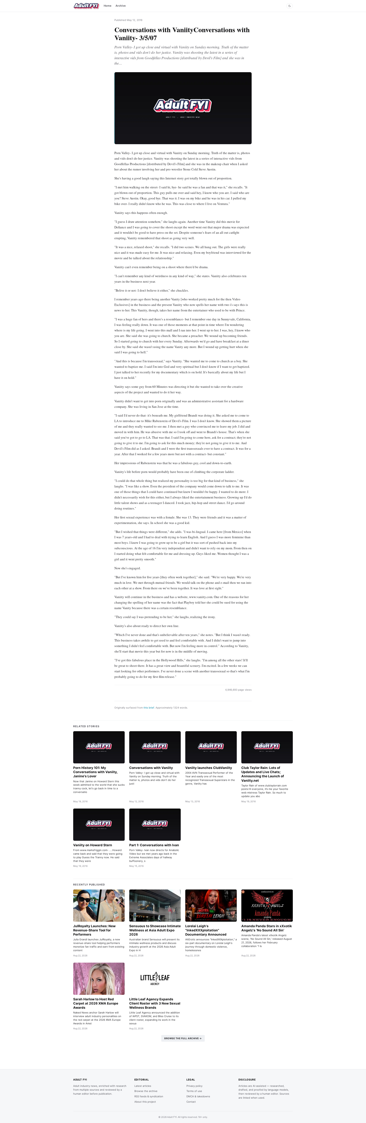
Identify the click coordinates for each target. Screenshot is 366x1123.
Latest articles (142, 1085)
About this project (145, 1101)
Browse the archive (145, 1091)
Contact (191, 1101)
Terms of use (194, 1091)
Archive (121, 5)
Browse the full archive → (183, 1038)
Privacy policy (194, 1085)
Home (107, 5)
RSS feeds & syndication (148, 1096)
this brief (149, 707)
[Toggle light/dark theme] (289, 6)
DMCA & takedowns (198, 1096)
